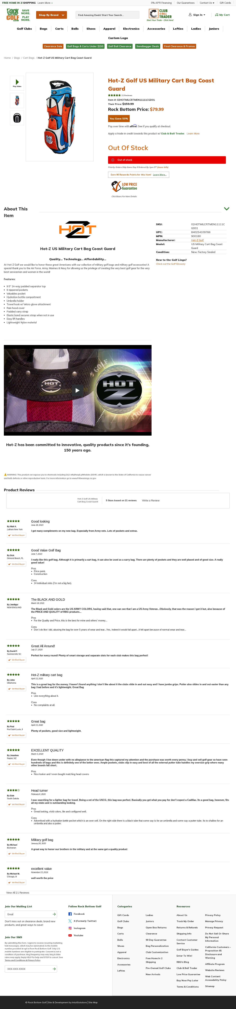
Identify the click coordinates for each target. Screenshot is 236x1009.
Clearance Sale (53, 46)
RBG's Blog (183, 962)
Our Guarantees (186, 2)
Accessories (156, 28)
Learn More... (159, 174)
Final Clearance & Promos (179, 46)
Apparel (109, 28)
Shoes (91, 28)
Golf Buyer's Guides (187, 949)
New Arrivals (153, 974)
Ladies (196, 28)
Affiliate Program (215, 964)
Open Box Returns (156, 927)
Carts (59, 28)
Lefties (178, 28)
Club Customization (157, 952)
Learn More (26, 3)
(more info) (162, 167)
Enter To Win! (184, 955)
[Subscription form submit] (54, 914)
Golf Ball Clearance (119, 46)
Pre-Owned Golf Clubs (158, 968)
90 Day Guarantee (156, 939)
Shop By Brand (48, 15)
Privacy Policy (213, 915)
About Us (182, 915)
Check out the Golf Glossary (170, 263)
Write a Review (151, 500)
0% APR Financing (161, 2)
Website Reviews (214, 970)
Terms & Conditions (188, 986)
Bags (43, 28)
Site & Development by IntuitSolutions (67, 1002)
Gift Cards (225, 2)
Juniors (214, 28)
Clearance (151, 933)
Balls (75, 28)
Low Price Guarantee (188, 974)
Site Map (93, 1002)
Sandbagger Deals (147, 46)
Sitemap (209, 986)
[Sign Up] (54, 969)
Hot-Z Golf (197, 240)
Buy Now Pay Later (187, 980)
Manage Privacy (214, 921)
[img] (114, 95)
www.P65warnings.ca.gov (84, 478)
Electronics (131, 28)
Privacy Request (214, 927)
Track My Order (185, 921)
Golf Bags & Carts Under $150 (85, 46)
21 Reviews (127, 95)
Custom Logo (118, 38)
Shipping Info (184, 933)
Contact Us (206, 2)
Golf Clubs (24, 28)
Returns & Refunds (187, 927)
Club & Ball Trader (187, 968)
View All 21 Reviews (17, 892)
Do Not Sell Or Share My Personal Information (217, 937)
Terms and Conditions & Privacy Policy (22, 960)
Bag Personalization (157, 946)
